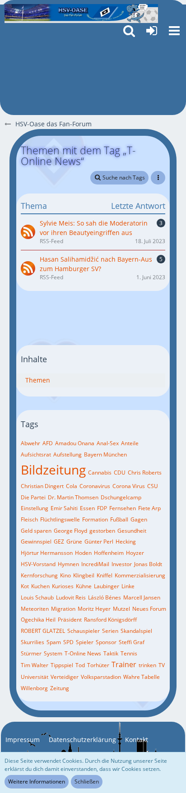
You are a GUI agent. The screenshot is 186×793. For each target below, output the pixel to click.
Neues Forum (149, 609)
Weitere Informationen (36, 781)
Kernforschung (39, 575)
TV (161, 665)
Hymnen (68, 564)
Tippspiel (62, 665)
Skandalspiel (136, 631)
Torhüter (98, 665)
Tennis (129, 653)
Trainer (124, 664)
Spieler (84, 642)
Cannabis (100, 472)
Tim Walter (34, 665)
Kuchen (40, 586)
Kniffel (104, 575)
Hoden (83, 553)
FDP (102, 508)
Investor (122, 564)
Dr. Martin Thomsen (73, 497)
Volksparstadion (101, 677)
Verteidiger (65, 677)
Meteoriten (35, 609)
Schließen (86, 781)
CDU (120, 472)
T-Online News (83, 653)
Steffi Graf (131, 642)
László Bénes (104, 597)
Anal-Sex (108, 443)
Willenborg (34, 688)
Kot (25, 586)
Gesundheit (131, 531)
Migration (63, 609)
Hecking (126, 541)
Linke (128, 586)
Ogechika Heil (38, 619)
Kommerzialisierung (140, 575)
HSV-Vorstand (38, 564)
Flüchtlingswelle (60, 519)
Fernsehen (122, 508)
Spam (53, 642)
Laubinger (106, 586)
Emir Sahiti (64, 508)
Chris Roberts (145, 472)
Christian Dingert (42, 486)
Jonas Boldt (148, 564)
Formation (95, 519)
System (53, 653)
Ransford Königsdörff (110, 619)
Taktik (110, 653)
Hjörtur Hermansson (47, 553)
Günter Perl (98, 541)
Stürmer (31, 653)
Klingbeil (83, 575)
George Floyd (70, 531)
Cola (71, 486)
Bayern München (105, 454)
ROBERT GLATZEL (43, 631)
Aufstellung (67, 454)
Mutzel (121, 609)
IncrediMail (95, 564)
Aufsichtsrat (36, 454)
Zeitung (59, 688)
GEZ (59, 541)
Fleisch (29, 519)
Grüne (74, 541)
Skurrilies (32, 642)
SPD (68, 642)
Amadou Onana (74, 443)
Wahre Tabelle (141, 677)
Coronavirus (94, 486)
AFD (47, 443)
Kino (65, 575)
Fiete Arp (149, 508)
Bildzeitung (53, 469)
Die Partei (33, 497)
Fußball (119, 519)
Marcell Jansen (141, 597)
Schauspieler (83, 631)
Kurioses (63, 586)
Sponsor (106, 642)
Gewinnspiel (36, 541)
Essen (87, 508)
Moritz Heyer (94, 609)
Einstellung (34, 508)
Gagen (138, 519)
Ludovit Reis (71, 597)
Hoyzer (135, 553)
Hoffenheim (109, 553)
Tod (80, 665)
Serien (110, 631)
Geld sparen (36, 531)
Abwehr (30, 443)
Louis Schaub (37, 597)
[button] (174, 31)
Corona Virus (128, 486)
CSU (152, 486)
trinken (147, 665)
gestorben (102, 531)
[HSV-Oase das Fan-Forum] (81, 14)
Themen (37, 380)
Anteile (130, 443)
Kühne (84, 586)
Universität (34, 677)
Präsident (70, 619)
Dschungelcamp (121, 497)
